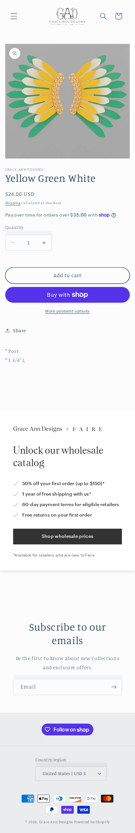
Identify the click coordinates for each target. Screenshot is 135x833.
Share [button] (19, 330)
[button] (13, 16)
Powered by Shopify (92, 822)
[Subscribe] (114, 687)
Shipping (13, 203)
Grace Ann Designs (56, 822)
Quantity (14, 227)
